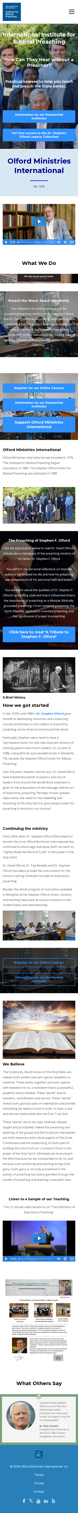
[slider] (35, 242)
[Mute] (58, 242)
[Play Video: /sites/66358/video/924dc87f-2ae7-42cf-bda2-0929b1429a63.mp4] (39, 1238)
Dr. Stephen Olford (50, 714)
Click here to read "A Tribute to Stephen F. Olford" (39, 634)
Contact (39, 1492)
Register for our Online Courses (39, 388)
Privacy (39, 1483)
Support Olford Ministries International (39, 424)
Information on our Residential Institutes (39, 116)
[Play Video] (6, 242)
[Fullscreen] (72, 242)
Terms (39, 1475)
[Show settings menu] (65, 242)
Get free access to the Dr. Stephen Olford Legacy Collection (39, 134)
